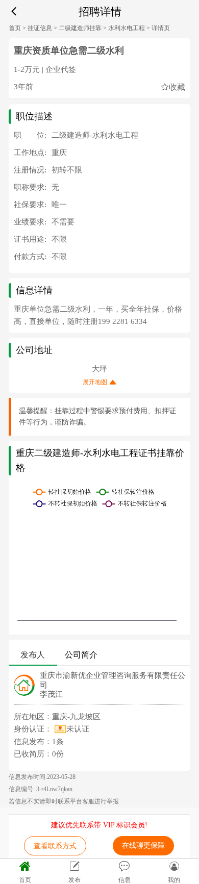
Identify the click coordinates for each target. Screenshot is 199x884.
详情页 (161, 28)
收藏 (177, 87)
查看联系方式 (55, 846)
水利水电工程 (126, 28)
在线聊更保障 (143, 845)
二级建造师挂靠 (80, 28)
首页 (15, 28)
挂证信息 (40, 28)
